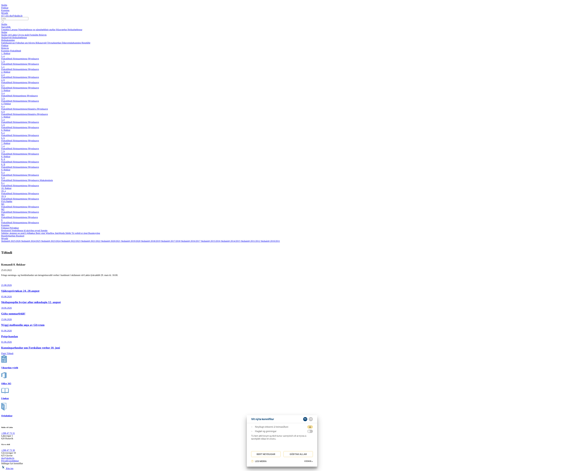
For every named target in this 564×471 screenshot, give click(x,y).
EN (311, 419)
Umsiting (5, 29)
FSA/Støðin (6, 201)
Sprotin (44, 230)
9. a (3, 172)
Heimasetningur (20, 58)
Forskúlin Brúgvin (38, 35)
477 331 (5, 15)
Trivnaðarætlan (54, 43)
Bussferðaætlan (8, 236)
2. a (3, 74)
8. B (3, 164)
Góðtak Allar (298, 454)
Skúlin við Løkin (9, 35)
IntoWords (60, 233)
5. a (3, 119)
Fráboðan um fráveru (25, 43)
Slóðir (68, 233)
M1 (2, 204)
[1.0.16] (308, 461)
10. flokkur (6, 188)
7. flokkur (5, 143)
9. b (3, 177)
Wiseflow (50, 233)
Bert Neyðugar (266, 454)
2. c (3, 85)
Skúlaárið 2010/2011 (270, 241)
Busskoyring (94, 233)
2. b (3, 80)
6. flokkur (5, 130)
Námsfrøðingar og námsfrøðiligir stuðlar (37, 29)
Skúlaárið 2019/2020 (131, 241)
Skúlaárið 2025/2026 (11, 241)
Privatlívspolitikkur (10, 461)
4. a (3, 106)
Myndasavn (33, 58)
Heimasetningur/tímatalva (25, 109)
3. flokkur (5, 90)
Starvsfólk (6, 27)
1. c (3, 66)
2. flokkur (5, 72)
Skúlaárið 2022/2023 (71, 241)
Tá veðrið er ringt (80, 233)
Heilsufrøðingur (75, 29)
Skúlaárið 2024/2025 (31, 241)
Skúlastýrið (6, 37)
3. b (3, 98)
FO (305, 419)
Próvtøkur (14, 228)
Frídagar (5, 228)
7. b (3, 151)
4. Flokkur (6, 103)
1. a (3, 56)
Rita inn (9, 468)
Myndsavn (33, 217)
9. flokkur (5, 169)
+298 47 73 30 (8, 450)
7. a (3, 146)
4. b (3, 111)
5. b (3, 125)
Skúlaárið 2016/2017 (191, 241)
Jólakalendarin (46, 180)
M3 (2, 214)
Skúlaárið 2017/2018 (171, 241)
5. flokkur (5, 117)
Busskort (20, 236)
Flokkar (4, 45)
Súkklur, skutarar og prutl (13, 233)
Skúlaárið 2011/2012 (251, 241)
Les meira (261, 461)
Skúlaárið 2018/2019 (151, 241)
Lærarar (14, 29)
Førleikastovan (8, 43)
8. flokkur (5, 156)
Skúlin (4, 24)
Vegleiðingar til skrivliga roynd (26, 230)
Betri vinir (41, 233)
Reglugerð (6, 230)
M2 (2, 209)
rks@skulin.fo (15, 15)
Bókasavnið (41, 43)
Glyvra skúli (23, 35)
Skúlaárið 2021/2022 (91, 241)
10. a (3, 191)
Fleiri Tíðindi (7, 353)
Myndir (4, 238)
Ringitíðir (86, 43)
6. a (3, 132)
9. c (3, 183)
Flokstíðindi (15, 50)
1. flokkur (5, 53)
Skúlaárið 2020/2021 (111, 241)
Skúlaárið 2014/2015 (231, 241)
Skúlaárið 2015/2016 (211, 241)
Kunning (5, 50)
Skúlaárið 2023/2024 (51, 241)
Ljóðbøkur (30, 233)
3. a (3, 93)
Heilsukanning (8, 40)
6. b (3, 138)
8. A (3, 159)
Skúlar (4, 32)
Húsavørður (62, 29)
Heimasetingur (20, 95)
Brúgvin (5, 48)
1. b (3, 61)
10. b (3, 196)
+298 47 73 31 (8, 433)
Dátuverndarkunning (72, 43)
